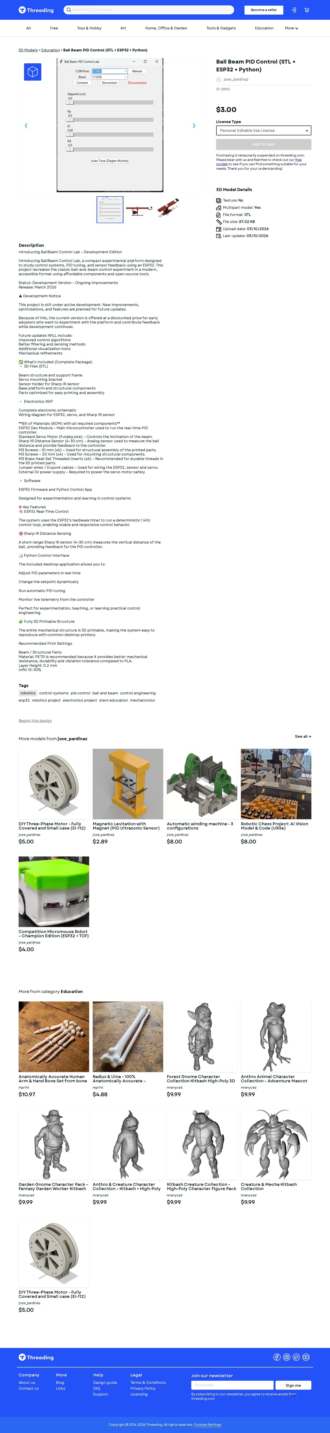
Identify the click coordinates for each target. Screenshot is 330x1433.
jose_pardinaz (236, 79)
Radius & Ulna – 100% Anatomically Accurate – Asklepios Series (119, 1079)
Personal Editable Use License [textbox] (247, 130)
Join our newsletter (212, 1375)
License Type (228, 121)
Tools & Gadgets (221, 28)
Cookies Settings (207, 1424)
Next (194, 125)
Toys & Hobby (89, 28)
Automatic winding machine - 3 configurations (200, 826)
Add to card (264, 144)
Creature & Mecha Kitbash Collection (269, 1186)
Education (264, 28)
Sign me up (293, 1386)
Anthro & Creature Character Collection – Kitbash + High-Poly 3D (127, 1186)
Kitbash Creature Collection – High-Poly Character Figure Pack (201, 1186)
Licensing (139, 1394)
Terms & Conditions (148, 1382)
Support (100, 1394)
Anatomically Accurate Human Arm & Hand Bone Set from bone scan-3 (53, 1079)
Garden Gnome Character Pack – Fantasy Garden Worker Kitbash (53, 1186)
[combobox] (263, 130)
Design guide (105, 1382)
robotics (27, 693)
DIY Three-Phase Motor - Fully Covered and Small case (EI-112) (52, 826)
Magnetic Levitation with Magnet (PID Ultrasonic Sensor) (126, 826)
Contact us (29, 1388)
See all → (303, 736)
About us (27, 1382)
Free (54, 28)
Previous (26, 125)
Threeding (36, 9)
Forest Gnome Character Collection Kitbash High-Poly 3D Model (201, 1079)
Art (123, 28)
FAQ (96, 1388)
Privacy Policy (143, 1388)
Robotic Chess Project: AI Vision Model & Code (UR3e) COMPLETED (274, 826)
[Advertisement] (263, 283)
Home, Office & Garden (166, 28)
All (28, 28)
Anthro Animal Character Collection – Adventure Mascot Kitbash (274, 1079)
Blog (60, 1382)
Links (60, 1388)
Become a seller (264, 10)
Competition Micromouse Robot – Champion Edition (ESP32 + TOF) (54, 934)
